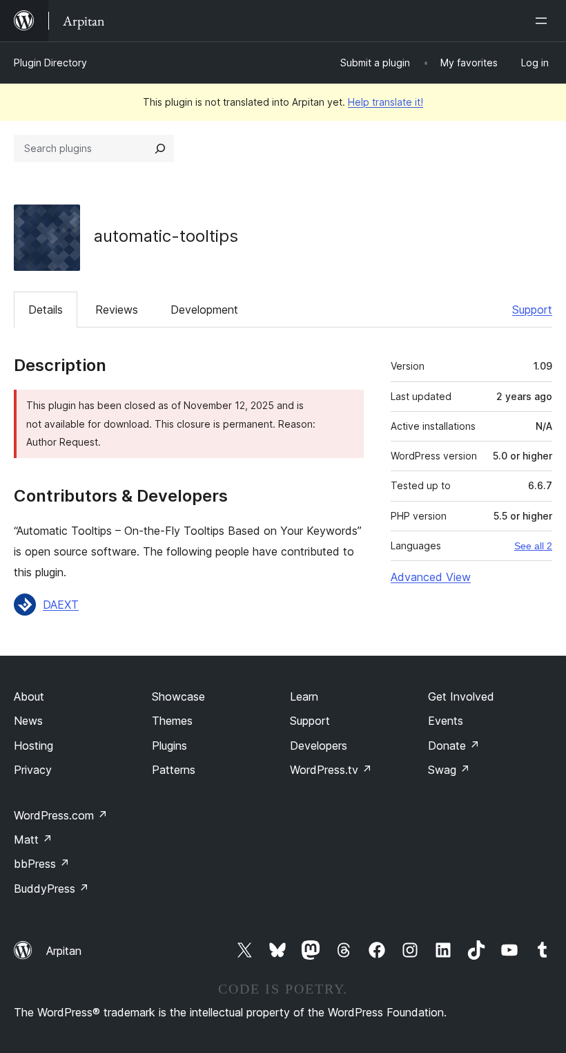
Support (532, 309)
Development (204, 309)
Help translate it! (385, 102)
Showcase (178, 696)
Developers (318, 745)
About (29, 696)
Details (45, 309)
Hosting (33, 745)
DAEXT (61, 604)
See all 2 (533, 545)
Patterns (173, 770)
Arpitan (63, 951)
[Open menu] (544, 20)
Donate (454, 745)
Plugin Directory (50, 62)
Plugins (169, 745)
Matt (33, 839)
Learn (304, 696)
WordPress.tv (331, 770)
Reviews (116, 309)
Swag (449, 770)
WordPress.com (61, 815)
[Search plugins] (160, 148)
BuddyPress (51, 888)
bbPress (42, 864)
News (28, 721)
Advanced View (431, 577)
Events (445, 721)
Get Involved (461, 696)
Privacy (33, 770)
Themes (172, 721)
